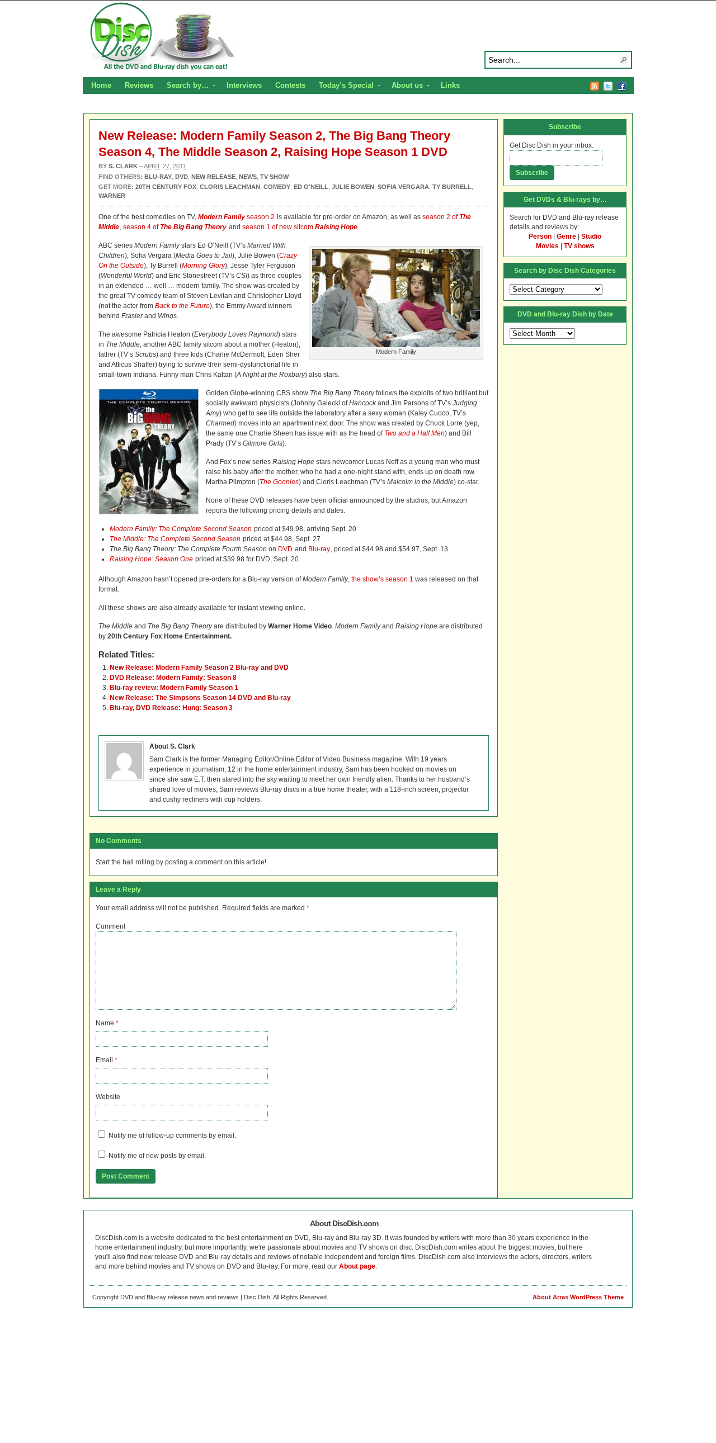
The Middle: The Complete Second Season (175, 539)
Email (104, 1060)
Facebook (621, 86)
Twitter (608, 86)
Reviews (139, 85)
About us (404, 86)
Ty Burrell (452, 186)
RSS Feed (594, 86)
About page (357, 1266)
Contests (290, 85)
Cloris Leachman (230, 186)
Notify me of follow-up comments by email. (172, 1135)
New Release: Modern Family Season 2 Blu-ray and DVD (199, 667)
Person (540, 236)
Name (105, 1023)
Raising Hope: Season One (151, 559)
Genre (566, 236)
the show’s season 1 (382, 579)
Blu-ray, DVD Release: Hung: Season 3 (171, 708)
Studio (591, 236)
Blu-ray (319, 549)
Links (450, 85)
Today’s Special (343, 86)
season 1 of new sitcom (299, 227)
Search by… (184, 86)
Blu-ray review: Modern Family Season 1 (174, 688)
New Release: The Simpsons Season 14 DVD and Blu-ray (200, 698)
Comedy (276, 186)
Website (108, 1097)
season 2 (236, 217)
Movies (547, 246)
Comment (110, 926)
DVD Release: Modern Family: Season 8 (173, 678)
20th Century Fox (165, 186)
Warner (111, 195)
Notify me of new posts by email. (157, 1156)
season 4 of (175, 227)
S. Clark (123, 166)
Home (101, 85)
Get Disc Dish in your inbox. (551, 145)
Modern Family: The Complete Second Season (181, 529)
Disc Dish (358, 37)
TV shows (579, 246)
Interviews (244, 85)
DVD (285, 549)
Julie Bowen (353, 186)
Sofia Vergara (403, 186)
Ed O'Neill (311, 186)
